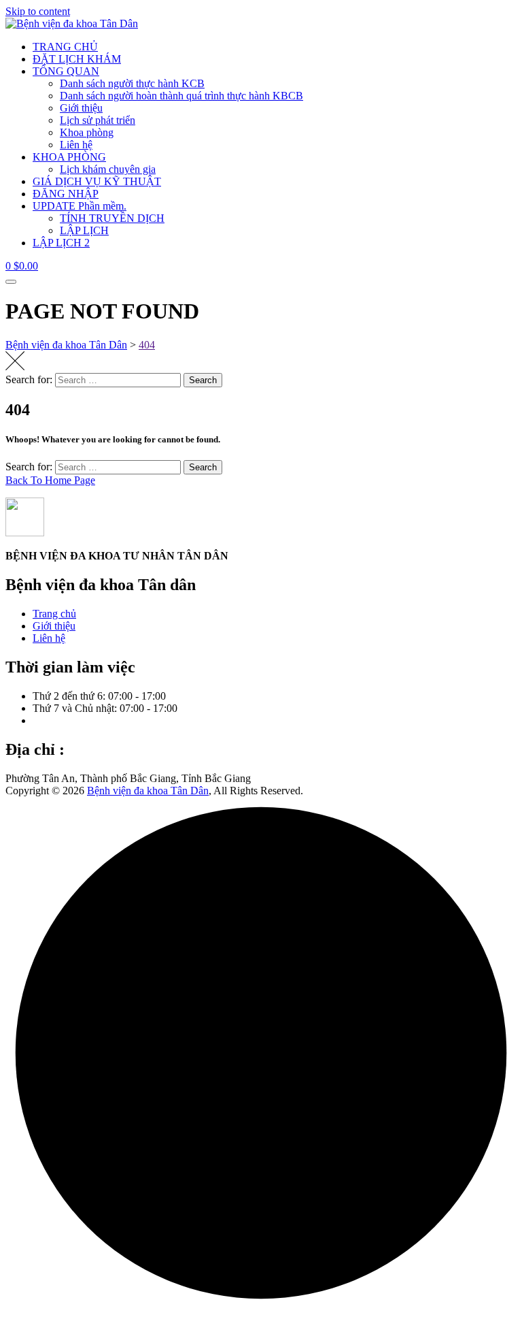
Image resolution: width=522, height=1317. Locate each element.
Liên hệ (76, 144)
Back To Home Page (50, 480)
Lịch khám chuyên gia (108, 169)
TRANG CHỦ (65, 46)
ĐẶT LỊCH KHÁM (77, 59)
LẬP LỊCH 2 (61, 242)
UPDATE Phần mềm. (79, 206)
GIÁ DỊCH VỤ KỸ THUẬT (97, 181)
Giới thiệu (81, 108)
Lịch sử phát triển (97, 120)
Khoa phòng (87, 132)
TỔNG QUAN (66, 71)
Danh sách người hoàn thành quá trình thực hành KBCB (181, 95)
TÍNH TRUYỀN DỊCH (112, 218)
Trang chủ (54, 613)
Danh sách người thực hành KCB (132, 83)
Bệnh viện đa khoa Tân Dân (148, 790)
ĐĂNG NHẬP (66, 193)
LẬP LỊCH (84, 230)
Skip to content (37, 11)
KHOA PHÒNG (69, 157)
